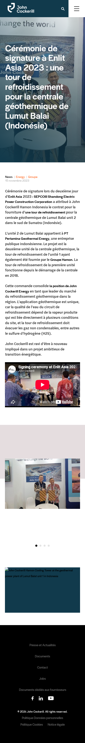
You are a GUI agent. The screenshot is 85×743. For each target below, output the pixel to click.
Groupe (33, 177)
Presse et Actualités (43, 645)
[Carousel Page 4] (49, 546)
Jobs (42, 678)
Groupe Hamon (61, 259)
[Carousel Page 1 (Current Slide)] (36, 546)
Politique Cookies (31, 724)
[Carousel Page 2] (40, 546)
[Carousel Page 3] (45, 546)
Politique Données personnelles (42, 717)
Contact (42, 667)
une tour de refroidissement (45, 212)
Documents (42, 656)
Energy (20, 177)
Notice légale (56, 724)
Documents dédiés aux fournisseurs (42, 690)
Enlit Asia (15, 196)
